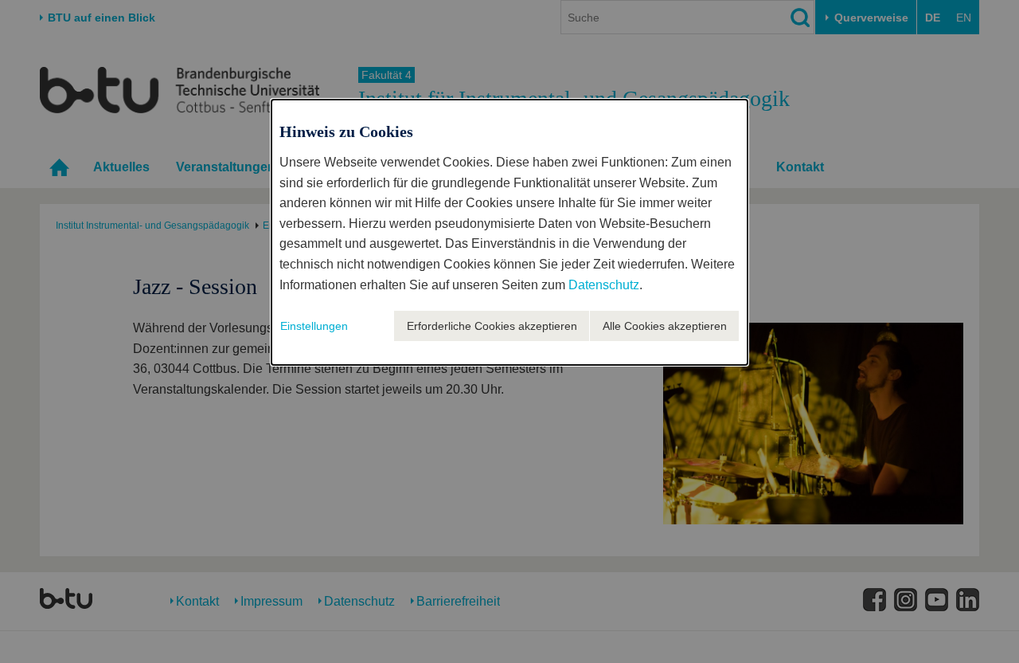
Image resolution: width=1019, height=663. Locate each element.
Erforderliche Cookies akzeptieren (492, 326)
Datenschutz (603, 285)
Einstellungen (314, 326)
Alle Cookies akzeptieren (665, 326)
